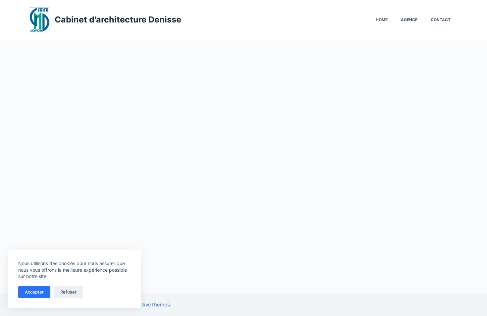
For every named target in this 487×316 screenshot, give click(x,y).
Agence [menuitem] (409, 19)
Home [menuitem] (382, 19)
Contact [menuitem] (441, 19)
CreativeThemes (150, 304)
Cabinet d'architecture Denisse (118, 19)
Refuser (68, 292)
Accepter (34, 292)
